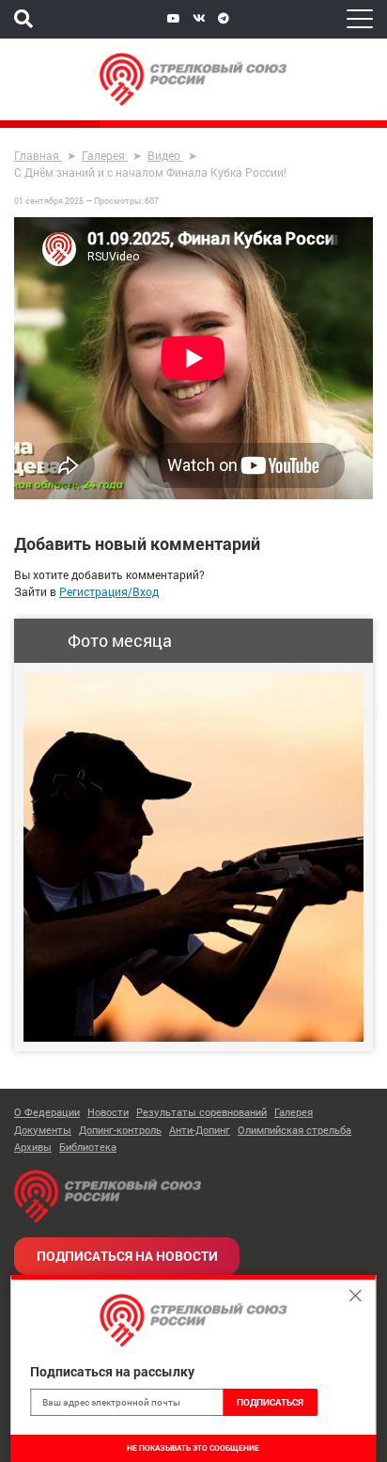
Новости (108, 1112)
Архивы (33, 1147)
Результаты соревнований (201, 1112)
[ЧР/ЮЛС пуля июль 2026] (193, 857)
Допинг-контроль (120, 1130)
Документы (42, 1130)
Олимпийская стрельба (294, 1130)
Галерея (293, 1112)
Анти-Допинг (199, 1130)
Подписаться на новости (127, 1256)
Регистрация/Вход (109, 591)
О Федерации (47, 1112)
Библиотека (87, 1147)
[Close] (356, 1295)
